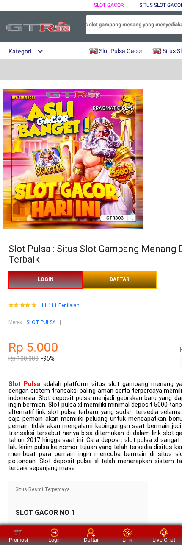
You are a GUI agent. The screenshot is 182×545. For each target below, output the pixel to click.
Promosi (18, 540)
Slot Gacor (109, 5)
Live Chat (163, 540)
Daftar (91, 540)
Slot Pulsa (24, 384)
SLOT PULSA (41, 322)
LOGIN (46, 279)
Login (54, 540)
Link (127, 540)
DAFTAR (120, 279)
